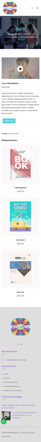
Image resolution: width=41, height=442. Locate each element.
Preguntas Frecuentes (12, 391)
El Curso (7, 378)
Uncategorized (14, 133)
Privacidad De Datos (12, 386)
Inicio (6, 374)
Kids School (20, 240)
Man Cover (20, 292)
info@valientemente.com (16, 360)
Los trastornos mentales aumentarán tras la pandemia (24, 415)
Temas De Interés (10, 382)
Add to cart (9, 121)
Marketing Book (20, 188)
